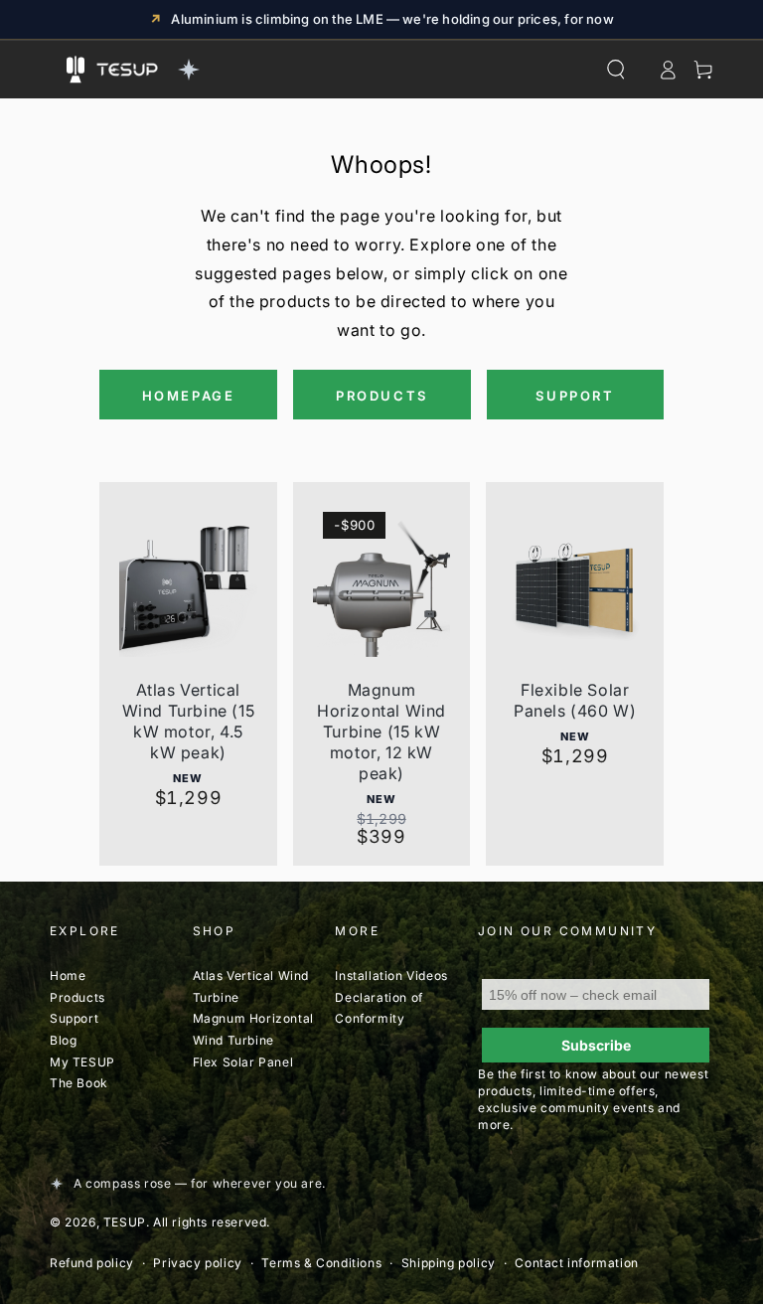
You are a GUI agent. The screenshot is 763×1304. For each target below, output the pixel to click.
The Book (79, 1082)
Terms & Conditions (321, 1262)
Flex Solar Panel (243, 1062)
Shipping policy (448, 1262)
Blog (63, 1040)
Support (74, 1018)
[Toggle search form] (616, 69)
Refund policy (92, 1262)
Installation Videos (391, 975)
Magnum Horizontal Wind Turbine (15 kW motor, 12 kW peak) (381, 731)
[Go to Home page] (145, 69)
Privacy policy (197, 1262)
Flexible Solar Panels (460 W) (575, 700)
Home (67, 975)
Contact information (576, 1262)
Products (77, 997)
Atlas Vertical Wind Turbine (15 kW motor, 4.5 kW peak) (188, 721)
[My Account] (667, 69)
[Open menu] (75, 69)
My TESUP (82, 1062)
